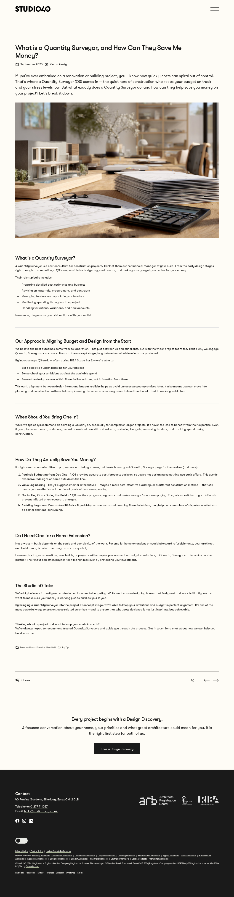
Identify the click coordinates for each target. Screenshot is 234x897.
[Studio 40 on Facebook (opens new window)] (17, 821)
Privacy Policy (21, 851)
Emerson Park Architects (149, 856)
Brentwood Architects (62, 856)
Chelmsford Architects (85, 856)
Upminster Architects (158, 859)
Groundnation (32, 866)
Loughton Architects (59, 859)
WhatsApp (70, 873)
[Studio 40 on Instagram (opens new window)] (24, 821)
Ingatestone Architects (37, 859)
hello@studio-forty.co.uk (40, 811)
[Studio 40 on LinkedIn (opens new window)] (31, 821)
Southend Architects (120, 859)
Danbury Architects (126, 856)
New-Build (51, 647)
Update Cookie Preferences (58, 851)
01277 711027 (39, 806)
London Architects (79, 859)
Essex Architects (188, 856)
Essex (22, 647)
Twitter (40, 873)
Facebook (30, 873)
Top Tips (65, 647)
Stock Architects (139, 859)
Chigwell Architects (106, 856)
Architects (30, 647)
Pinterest (50, 873)
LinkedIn (60, 873)
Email (79, 873)
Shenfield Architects (99, 859)
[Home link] (33, 9)
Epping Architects (171, 856)
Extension (41, 647)
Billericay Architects (41, 856)
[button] (21, 841)
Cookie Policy (37, 851)
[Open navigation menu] (214, 9)
